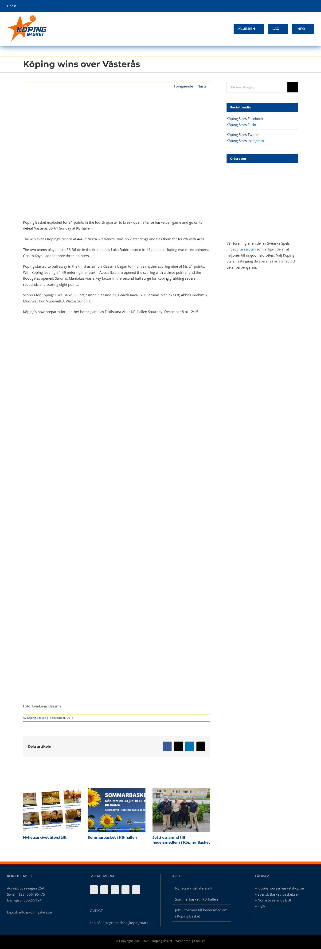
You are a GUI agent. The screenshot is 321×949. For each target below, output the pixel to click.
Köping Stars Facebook (245, 118)
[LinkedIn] (136, 889)
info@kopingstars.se (35, 912)
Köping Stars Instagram (245, 140)
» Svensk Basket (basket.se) (276, 894)
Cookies (199, 941)
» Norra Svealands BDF (273, 900)
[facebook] (291, 6)
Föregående (183, 86)
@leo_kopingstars (134, 922)
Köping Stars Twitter (243, 134)
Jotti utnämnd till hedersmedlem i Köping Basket (173, 810)
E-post (11, 6)
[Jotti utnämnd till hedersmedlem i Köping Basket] (181, 810)
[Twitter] (115, 889)
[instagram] (305, 6)
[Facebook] (94, 889)
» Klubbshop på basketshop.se (279, 888)
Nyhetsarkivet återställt (43, 810)
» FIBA (260, 906)
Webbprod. (183, 941)
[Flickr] (104, 889)
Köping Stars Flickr (241, 124)
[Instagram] (125, 889)
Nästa (202, 86)
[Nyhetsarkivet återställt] (52, 810)
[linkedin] (312, 6)
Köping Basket (36, 718)
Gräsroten (247, 249)
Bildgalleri (60, 810)
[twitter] (298, 6)
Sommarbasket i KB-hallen (108, 810)
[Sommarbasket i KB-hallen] (116, 810)
